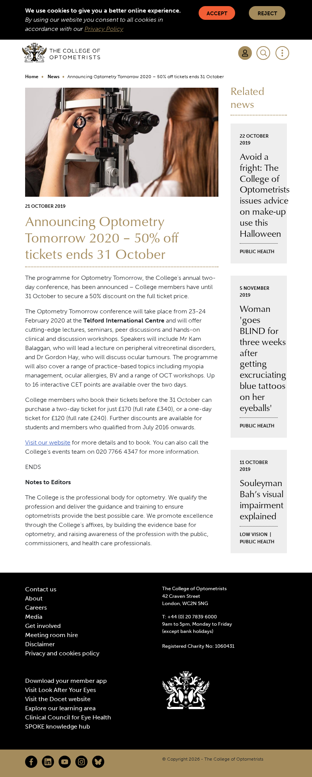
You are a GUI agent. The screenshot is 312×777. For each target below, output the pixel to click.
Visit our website (47, 442)
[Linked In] (48, 762)
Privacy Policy (103, 28)
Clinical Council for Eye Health (68, 717)
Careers (36, 607)
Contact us (40, 589)
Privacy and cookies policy (62, 653)
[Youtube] (65, 762)
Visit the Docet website (58, 699)
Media (33, 616)
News (53, 76)
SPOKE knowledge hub (57, 726)
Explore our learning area (60, 708)
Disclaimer (40, 644)
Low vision (253, 534)
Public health (257, 251)
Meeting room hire (51, 635)
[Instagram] (81, 762)
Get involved (43, 625)
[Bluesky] (98, 762)
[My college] (245, 53)
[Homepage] (61, 53)
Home (31, 76)
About (34, 598)
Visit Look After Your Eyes (60, 690)
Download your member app (66, 680)
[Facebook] (31, 762)
